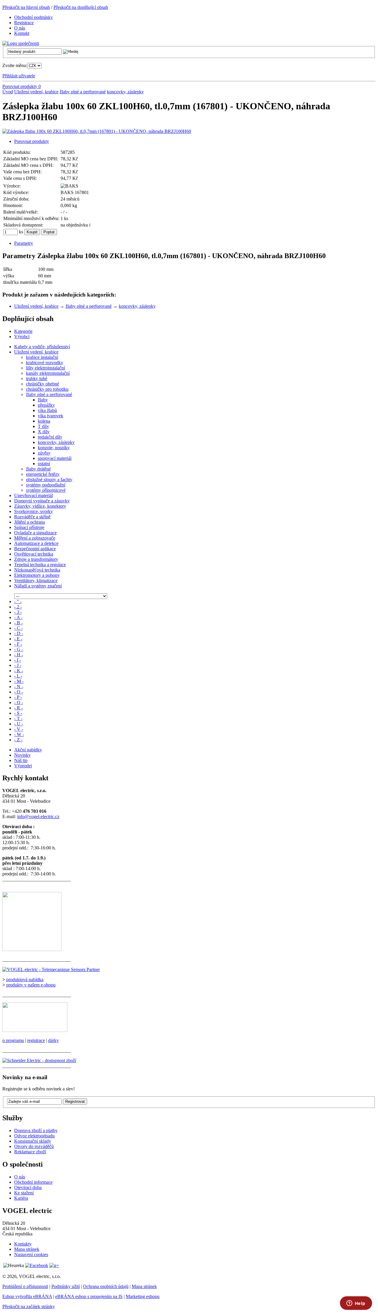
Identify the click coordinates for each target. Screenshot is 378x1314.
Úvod (7, 91)
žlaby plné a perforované (83, 91)
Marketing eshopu (142, 1296)
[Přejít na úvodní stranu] (20, 43)
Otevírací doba (28, 1187)
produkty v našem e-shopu (31, 984)
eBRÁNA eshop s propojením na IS (89, 1296)
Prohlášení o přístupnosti (25, 1286)
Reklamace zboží (30, 1151)
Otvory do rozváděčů (34, 1146)
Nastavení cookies (31, 1254)
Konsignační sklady (32, 1141)
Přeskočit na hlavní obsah (26, 7)
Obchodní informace (33, 1182)
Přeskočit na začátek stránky (28, 1306)
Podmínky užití (65, 1286)
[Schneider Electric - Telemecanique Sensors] (51, 969)
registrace (36, 1040)
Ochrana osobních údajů (105, 1286)
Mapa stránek (26, 1249)
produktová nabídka (24, 979)
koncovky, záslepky (125, 91)
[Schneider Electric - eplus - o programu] (34, 1030)
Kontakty (23, 1243)
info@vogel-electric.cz (38, 816)
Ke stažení (24, 1192)
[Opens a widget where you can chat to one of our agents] (356, 1303)
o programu (13, 1040)
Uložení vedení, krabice (36, 91)
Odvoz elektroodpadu (34, 1135)
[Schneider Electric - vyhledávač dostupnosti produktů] (39, 1060)
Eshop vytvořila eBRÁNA (27, 1296)
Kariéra (21, 1198)
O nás (19, 1176)
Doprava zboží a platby (36, 1130)
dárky (53, 1040)
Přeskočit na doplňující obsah (80, 7)
